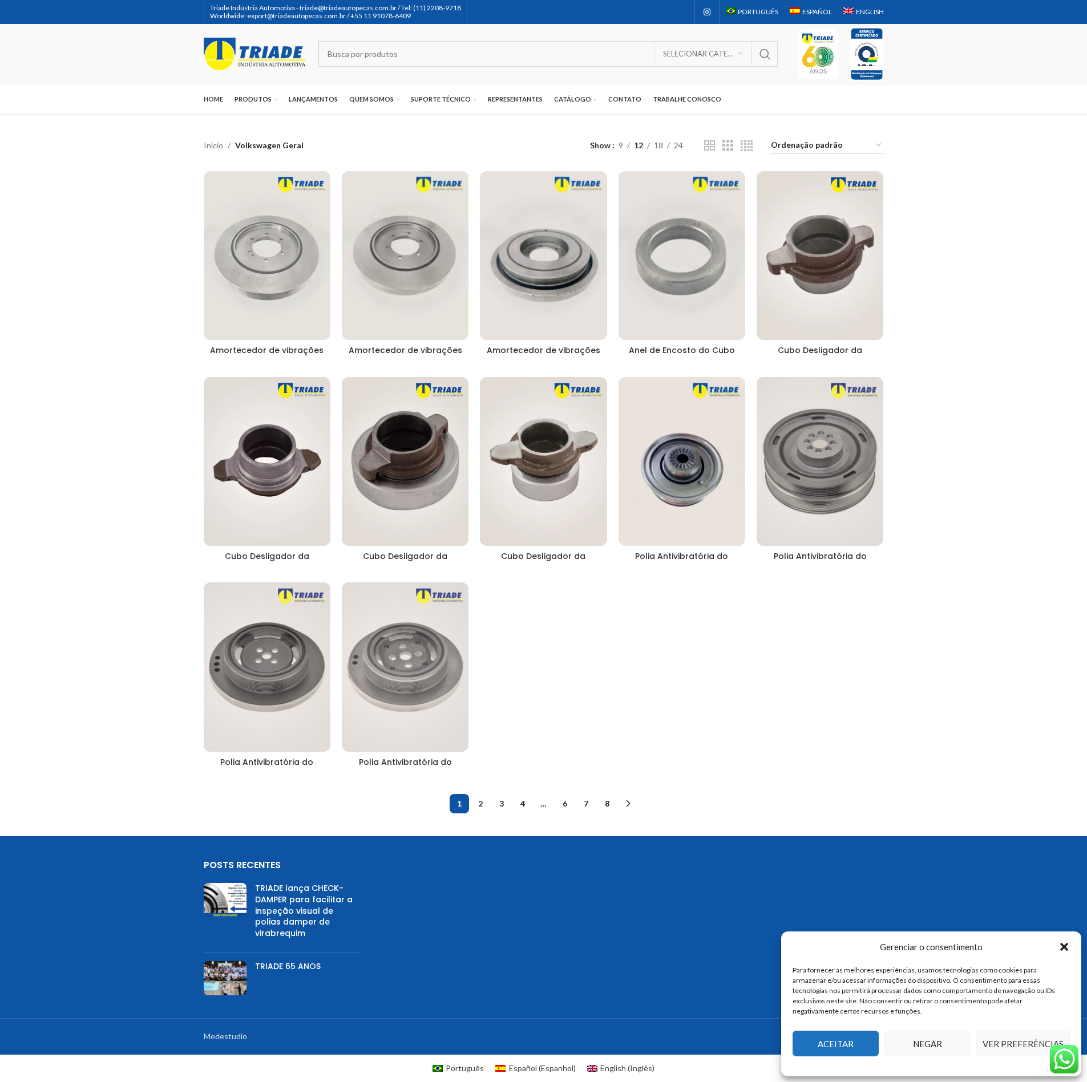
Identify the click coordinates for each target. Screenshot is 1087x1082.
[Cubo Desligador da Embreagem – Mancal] (820, 255)
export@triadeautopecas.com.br (296, 15)
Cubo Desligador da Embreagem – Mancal (820, 356)
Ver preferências (1023, 1044)
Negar (927, 1044)
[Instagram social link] (707, 12)
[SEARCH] (765, 54)
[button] (1064, 947)
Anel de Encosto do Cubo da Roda (682, 356)
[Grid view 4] (747, 146)
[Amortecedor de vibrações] (267, 255)
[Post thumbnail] (225, 913)
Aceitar (836, 1044)
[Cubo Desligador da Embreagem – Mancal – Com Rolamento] (405, 461)
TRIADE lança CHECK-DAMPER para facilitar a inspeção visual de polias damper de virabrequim (304, 910)
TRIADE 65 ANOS (288, 966)
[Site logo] (255, 53)
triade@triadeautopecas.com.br (348, 7)
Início (213, 145)
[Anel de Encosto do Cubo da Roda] (682, 255)
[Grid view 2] (709, 146)
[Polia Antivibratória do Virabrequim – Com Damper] (682, 461)
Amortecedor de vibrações (267, 350)
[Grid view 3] (727, 146)
